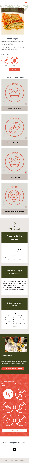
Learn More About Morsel (12, 369)
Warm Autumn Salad (14, 177)
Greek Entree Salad (14, 108)
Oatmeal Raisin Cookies (14, 143)
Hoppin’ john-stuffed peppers (14, 212)
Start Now (14, 69)
